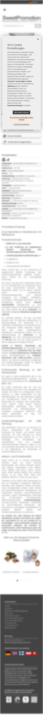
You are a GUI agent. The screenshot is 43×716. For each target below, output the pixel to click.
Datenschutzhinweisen (16, 98)
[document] (21, 83)
